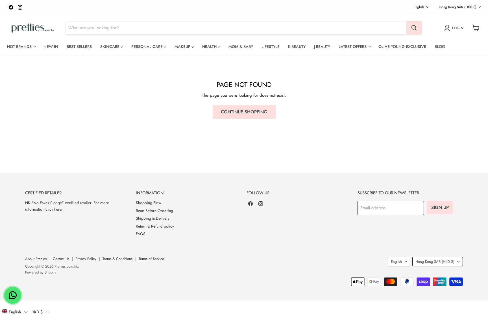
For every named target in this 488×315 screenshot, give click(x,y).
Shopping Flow (148, 203)
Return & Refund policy (155, 226)
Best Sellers (79, 46)
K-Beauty (297, 46)
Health (210, 46)
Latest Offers (353, 46)
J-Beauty (322, 46)
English (418, 7)
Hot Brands (20, 46)
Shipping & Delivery (152, 218)
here (57, 209)
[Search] (414, 27)
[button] (14, 311)
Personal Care (147, 46)
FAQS (140, 234)
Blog (440, 46)
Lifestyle (271, 46)
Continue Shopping (244, 112)
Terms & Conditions (117, 258)
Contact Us (61, 258)
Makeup (183, 46)
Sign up (440, 207)
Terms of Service (151, 258)
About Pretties (36, 258)
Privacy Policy (85, 258)
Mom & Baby (240, 46)
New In (50, 46)
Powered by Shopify (40, 272)
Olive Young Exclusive (402, 46)
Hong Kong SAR (457, 7)
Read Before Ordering (154, 210)
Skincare (110, 46)
